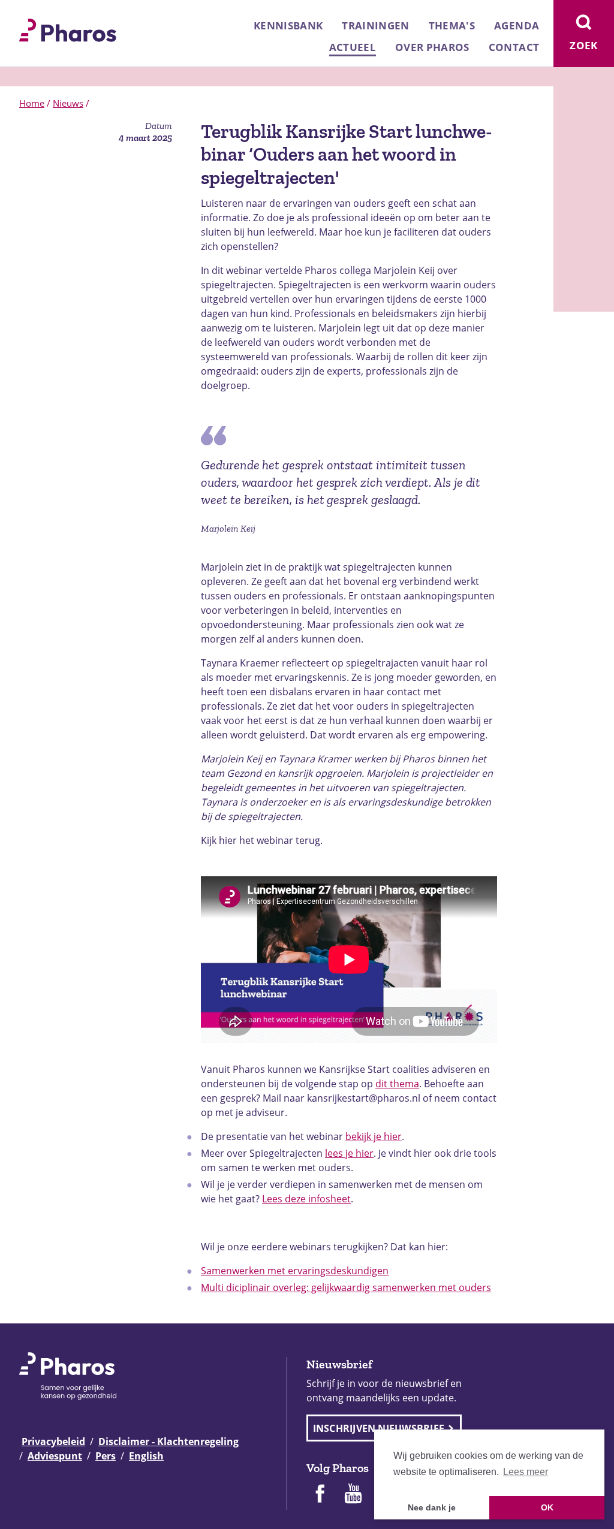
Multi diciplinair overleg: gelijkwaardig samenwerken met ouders (346, 1287)
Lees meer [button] (525, 1472)
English (146, 1455)
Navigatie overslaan (50, 13)
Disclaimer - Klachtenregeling (168, 1441)
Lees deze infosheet (306, 1198)
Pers (105, 1455)
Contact (514, 47)
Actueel (352, 47)
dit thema (397, 1083)
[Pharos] (67, 29)
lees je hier (349, 1153)
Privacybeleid (53, 1441)
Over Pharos (432, 47)
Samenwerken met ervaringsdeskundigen (295, 1270)
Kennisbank (288, 25)
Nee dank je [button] (432, 1507)
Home (31, 103)
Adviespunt (55, 1455)
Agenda (516, 25)
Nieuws (68, 103)
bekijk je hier (373, 1136)
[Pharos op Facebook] (319, 1495)
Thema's (452, 25)
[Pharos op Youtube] (353, 1495)
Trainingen (375, 25)
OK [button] (547, 1507)
